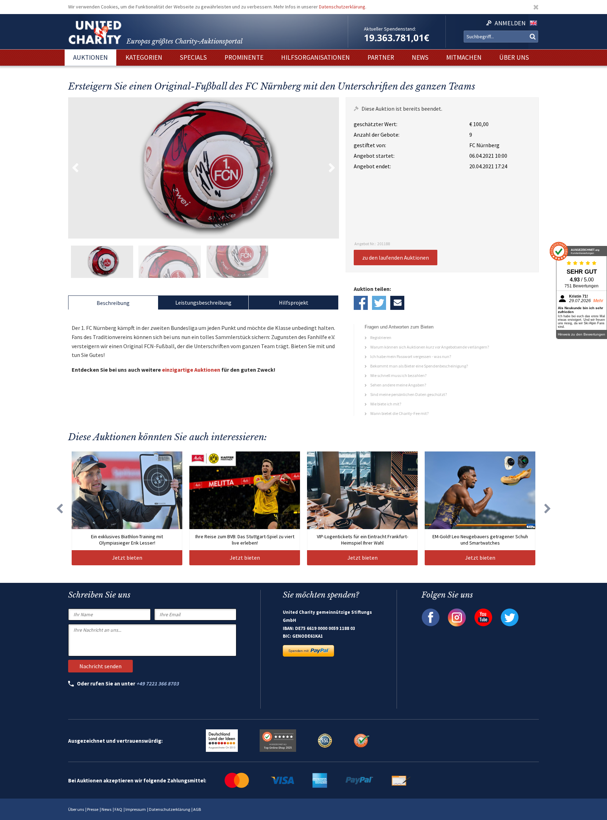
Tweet (379, 303)
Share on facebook (361, 303)
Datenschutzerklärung (342, 7)
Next (331, 168)
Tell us (397, 303)
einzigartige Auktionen (191, 369)
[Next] (547, 508)
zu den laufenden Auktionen (395, 257)
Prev (75, 168)
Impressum (135, 809)
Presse (92, 809)
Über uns (76, 809)
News (106, 809)
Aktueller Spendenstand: (390, 28)
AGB (197, 809)
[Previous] (59, 508)
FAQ (118, 809)
